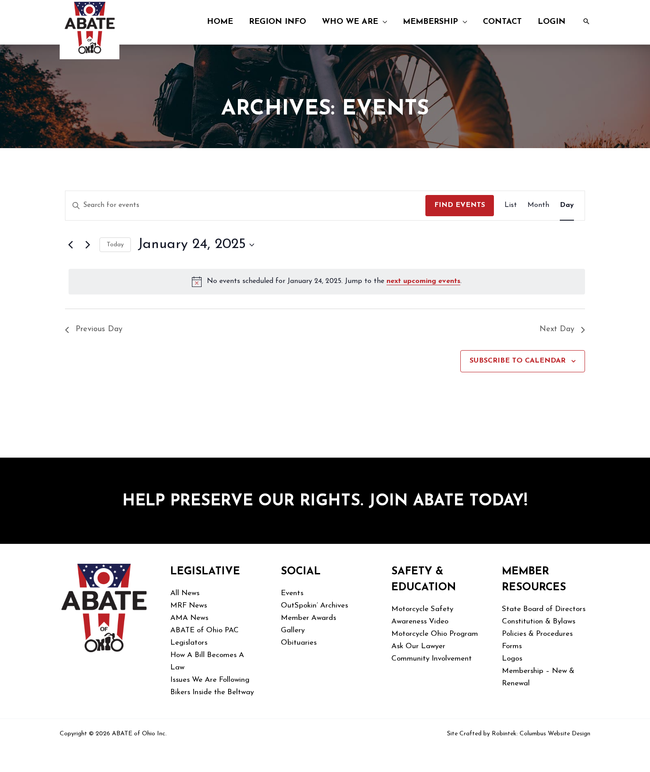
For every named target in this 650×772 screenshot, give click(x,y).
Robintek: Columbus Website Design (541, 733)
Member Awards (308, 618)
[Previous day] (70, 245)
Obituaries (299, 642)
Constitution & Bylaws (538, 621)
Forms (512, 646)
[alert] (327, 281)
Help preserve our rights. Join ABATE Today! (325, 501)
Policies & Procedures (537, 634)
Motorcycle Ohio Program (434, 634)
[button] (382, 22)
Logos (512, 658)
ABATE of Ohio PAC (204, 630)
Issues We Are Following (209, 680)
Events (292, 593)
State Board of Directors (543, 609)
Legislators (188, 642)
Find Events (459, 205)
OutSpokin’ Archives (314, 605)
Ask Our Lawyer (418, 646)
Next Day (556, 329)
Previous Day (99, 329)
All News (184, 593)
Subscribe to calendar (518, 360)
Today (115, 244)
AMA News (189, 618)
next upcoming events (423, 281)
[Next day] (87, 245)
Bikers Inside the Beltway (212, 692)
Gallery (293, 630)
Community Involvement (431, 658)
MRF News (188, 605)
